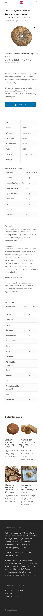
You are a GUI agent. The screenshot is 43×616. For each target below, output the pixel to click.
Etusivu (7, 11)
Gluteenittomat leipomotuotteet (16, 14)
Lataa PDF (22, 105)
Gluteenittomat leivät (12, 17)
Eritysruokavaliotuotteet (21, 11)
